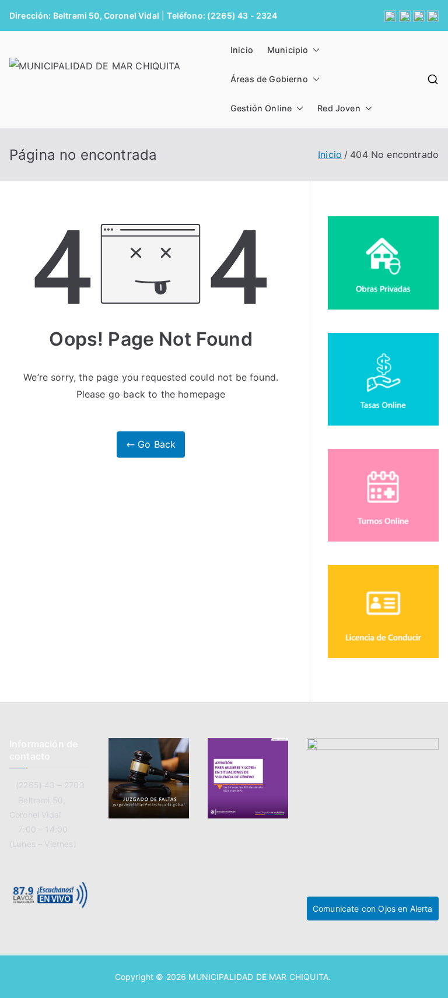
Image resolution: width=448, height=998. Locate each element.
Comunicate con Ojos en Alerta (373, 908)
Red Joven (338, 108)
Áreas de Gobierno (269, 79)
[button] (314, 50)
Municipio (287, 50)
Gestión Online (261, 108)
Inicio (241, 50)
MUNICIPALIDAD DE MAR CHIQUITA (258, 977)
